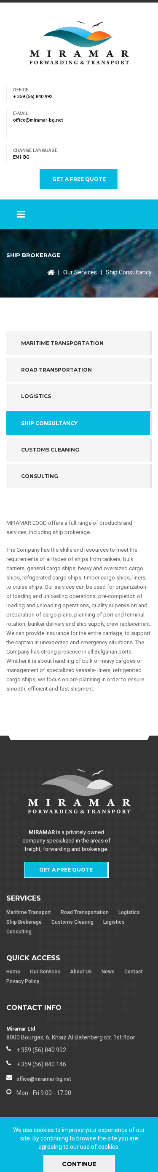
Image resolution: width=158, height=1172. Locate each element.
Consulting (19, 932)
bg (26, 157)
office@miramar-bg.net (38, 120)
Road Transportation (85, 912)
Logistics (129, 912)
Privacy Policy (22, 981)
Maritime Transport (28, 912)
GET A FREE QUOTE (66, 869)
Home (13, 972)
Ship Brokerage (24, 922)
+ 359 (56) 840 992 (32, 96)
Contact (133, 972)
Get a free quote (79, 179)
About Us (81, 972)
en (16, 157)
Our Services (80, 272)
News (108, 972)
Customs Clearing (72, 922)
